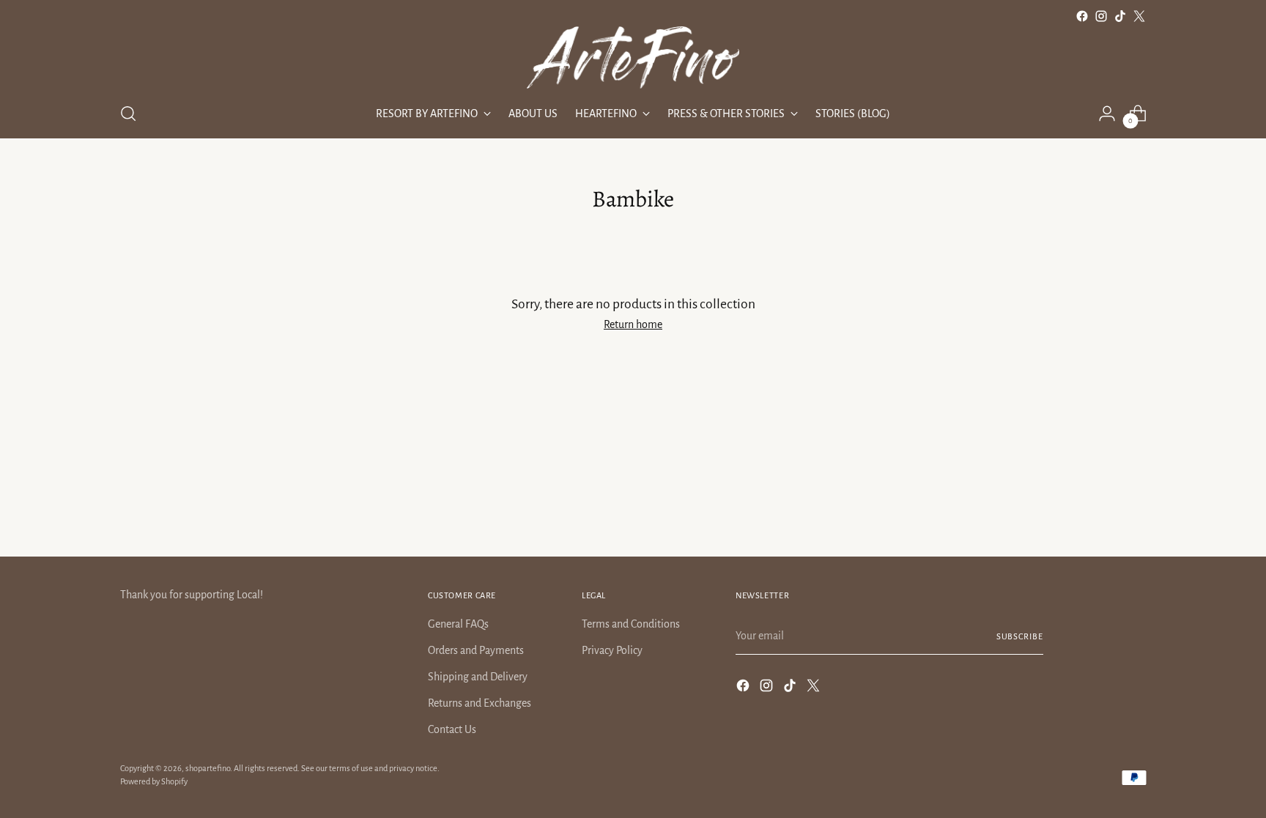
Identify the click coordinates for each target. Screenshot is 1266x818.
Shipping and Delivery (478, 677)
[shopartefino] (633, 57)
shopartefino (207, 768)
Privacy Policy (612, 650)
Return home (633, 324)
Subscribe (1019, 636)
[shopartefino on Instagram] (1101, 16)
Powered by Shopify (154, 781)
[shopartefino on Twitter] (1139, 16)
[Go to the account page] (1107, 113)
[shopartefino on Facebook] (1082, 16)
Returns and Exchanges (479, 703)
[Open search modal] (128, 113)
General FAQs (458, 624)
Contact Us (452, 729)
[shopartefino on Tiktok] (1120, 16)
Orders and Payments (476, 650)
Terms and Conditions (631, 624)
